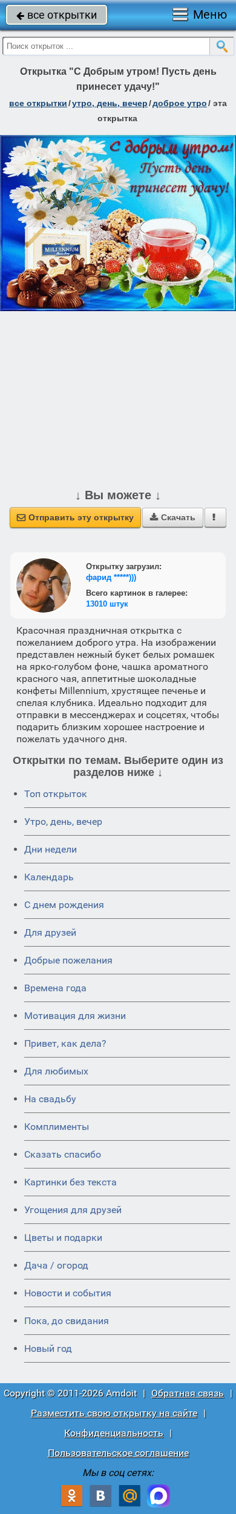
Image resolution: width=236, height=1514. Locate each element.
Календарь (49, 877)
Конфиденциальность (113, 1433)
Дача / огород (56, 1265)
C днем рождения (64, 904)
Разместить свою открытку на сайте (114, 1413)
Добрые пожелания (68, 960)
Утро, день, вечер (63, 821)
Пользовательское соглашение (118, 1453)
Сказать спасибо (62, 1154)
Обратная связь (187, 1393)
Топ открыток (55, 794)
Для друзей (50, 932)
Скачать (172, 517)
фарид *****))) (111, 577)
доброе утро (179, 103)
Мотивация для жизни (75, 1015)
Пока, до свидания (66, 1320)
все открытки (56, 14)
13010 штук (107, 603)
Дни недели (50, 849)
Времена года (55, 988)
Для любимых (56, 1071)
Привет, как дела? (65, 1043)
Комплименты (56, 1126)
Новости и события (67, 1293)
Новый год (48, 1348)
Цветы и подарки (63, 1237)
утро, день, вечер (110, 103)
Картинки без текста (70, 1182)
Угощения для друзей (73, 1210)
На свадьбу (50, 1099)
